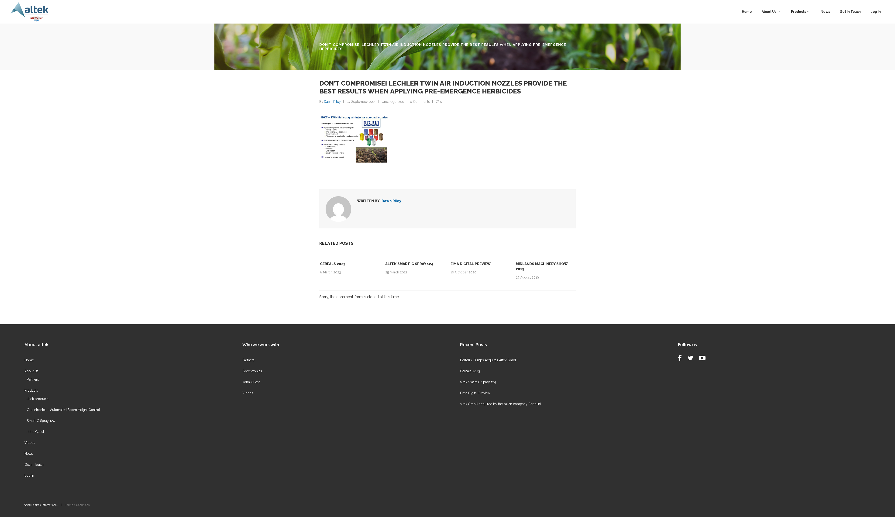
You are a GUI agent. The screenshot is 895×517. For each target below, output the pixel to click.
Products (31, 390)
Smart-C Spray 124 (41, 421)
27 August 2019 (527, 277)
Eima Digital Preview (471, 264)
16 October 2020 (463, 272)
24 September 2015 (361, 101)
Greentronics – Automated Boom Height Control (63, 410)
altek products (37, 399)
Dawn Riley (332, 101)
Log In (29, 475)
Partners (33, 379)
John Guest (35, 432)
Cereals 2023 (332, 264)
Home (29, 360)
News (28, 453)
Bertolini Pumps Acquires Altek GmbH (488, 360)
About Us (31, 371)
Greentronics (252, 371)
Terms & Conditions (77, 505)
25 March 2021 (396, 272)
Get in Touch (34, 464)
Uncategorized (393, 101)
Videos (29, 443)
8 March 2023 (330, 272)
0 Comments (420, 101)
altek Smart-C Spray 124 (409, 264)
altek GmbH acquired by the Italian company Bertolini (500, 404)
